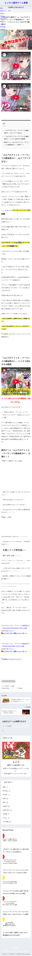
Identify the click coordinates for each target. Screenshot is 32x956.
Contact (2, 29)
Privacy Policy (12, 951)
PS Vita (2, 16)
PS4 (1, 11)
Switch (2, 13)
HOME (16, 948)
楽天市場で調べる (8, 633)
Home (5, 951)
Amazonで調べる (21, 633)
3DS (1, 21)
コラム (6, 818)
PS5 (1, 8)
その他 (6, 814)
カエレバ (12, 631)
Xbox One (3, 19)
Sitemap (2, 27)
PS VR (6, 794)
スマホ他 (3, 24)
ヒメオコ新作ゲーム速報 (16, 3)
